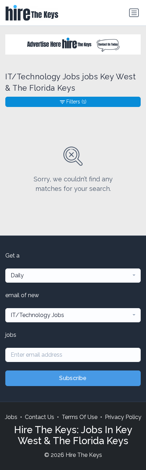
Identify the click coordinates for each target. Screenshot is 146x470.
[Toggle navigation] (134, 12)
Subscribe (73, 378)
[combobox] (73, 275)
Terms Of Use (79, 417)
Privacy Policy (123, 417)
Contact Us (39, 417)
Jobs (11, 417)
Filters (76, 101)
